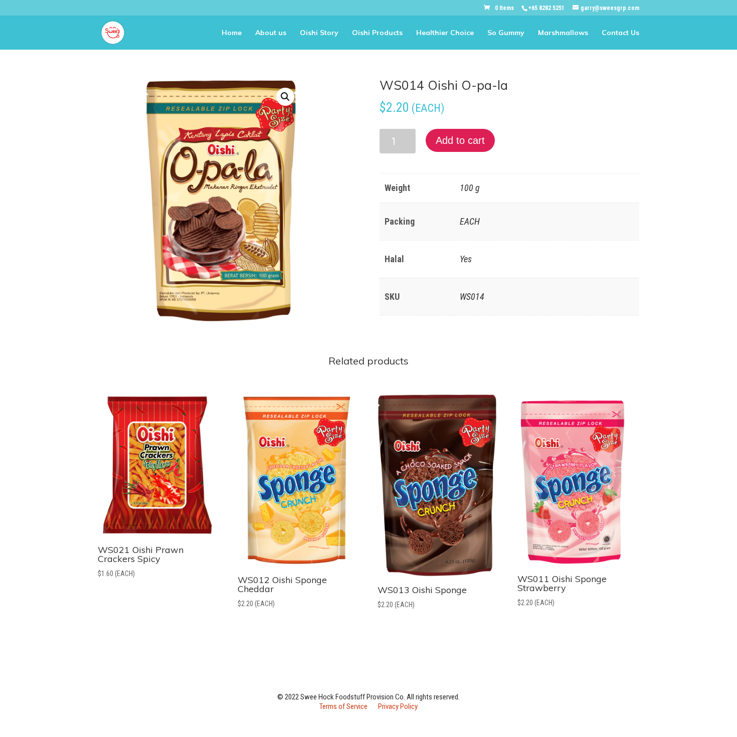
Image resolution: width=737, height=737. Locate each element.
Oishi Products (377, 33)
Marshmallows (563, 33)
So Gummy (505, 33)
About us (270, 33)
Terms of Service (343, 706)
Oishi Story (319, 33)
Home (232, 33)
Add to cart (460, 140)
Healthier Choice (445, 33)
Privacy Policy (398, 706)
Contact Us (620, 33)
